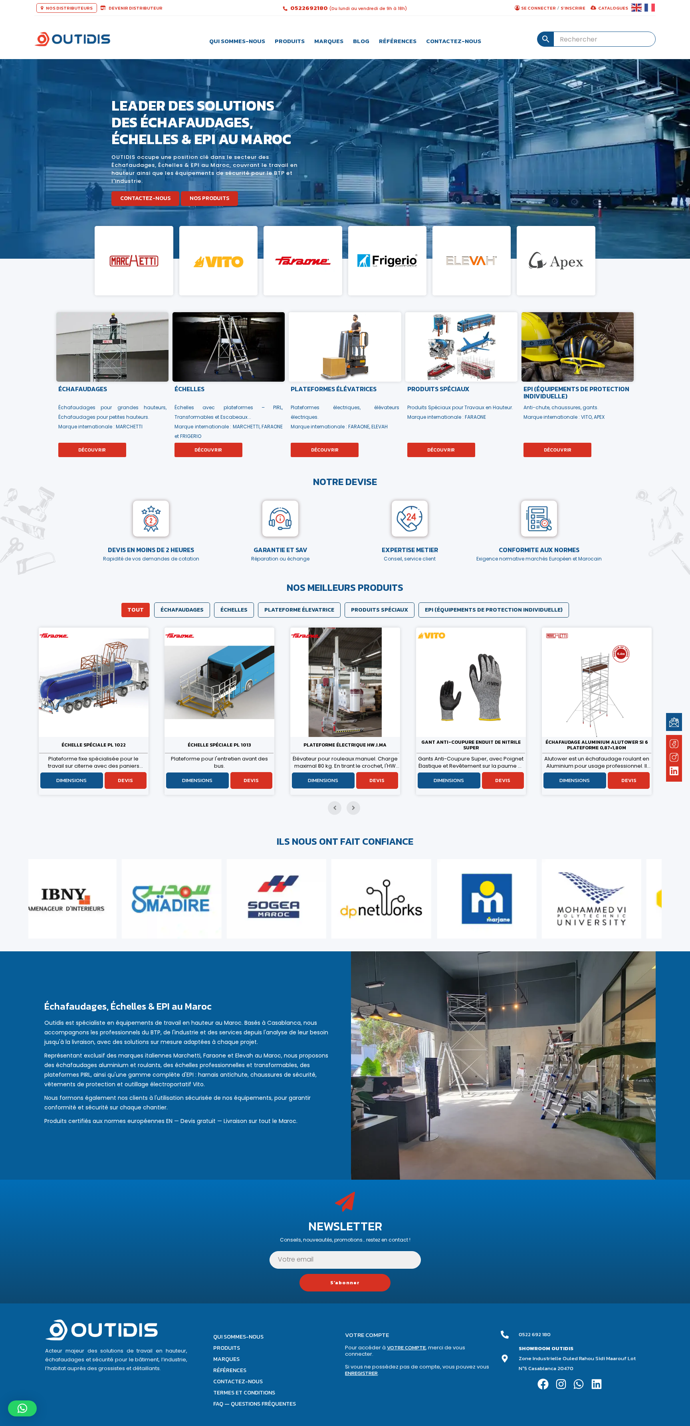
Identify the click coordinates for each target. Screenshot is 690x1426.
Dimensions (71, 780)
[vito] (218, 260)
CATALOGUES (613, 8)
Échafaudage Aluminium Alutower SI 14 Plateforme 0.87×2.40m (597, 745)
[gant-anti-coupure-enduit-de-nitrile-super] (219, 682)
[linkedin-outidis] (674, 772)
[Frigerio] (387, 260)
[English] (636, 8)
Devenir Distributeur (135, 8)
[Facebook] (543, 1384)
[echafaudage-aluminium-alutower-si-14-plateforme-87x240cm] (597, 682)
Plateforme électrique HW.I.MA (93, 745)
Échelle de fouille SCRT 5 (471, 745)
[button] (22, 1408)
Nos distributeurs (69, 8)
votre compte (406, 1347)
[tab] (135, 610)
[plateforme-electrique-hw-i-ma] (94, 682)
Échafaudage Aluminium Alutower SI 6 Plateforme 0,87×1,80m (345, 745)
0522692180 (309, 7)
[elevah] (471, 260)
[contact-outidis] (674, 721)
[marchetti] (134, 260)
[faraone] (303, 260)
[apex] (556, 260)
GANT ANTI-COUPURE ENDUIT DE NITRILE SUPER (219, 745)
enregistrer (361, 1373)
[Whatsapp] (579, 1384)
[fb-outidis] (674, 745)
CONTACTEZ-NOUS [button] (145, 198)
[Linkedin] (597, 1384)
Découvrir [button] (92, 450)
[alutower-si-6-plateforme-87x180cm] (345, 682)
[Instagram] (561, 1384)
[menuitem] (237, 39)
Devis (125, 780)
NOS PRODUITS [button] (209, 198)
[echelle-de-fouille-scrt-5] (471, 682)
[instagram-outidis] (674, 757)
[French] (650, 8)
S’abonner (345, 1282)
